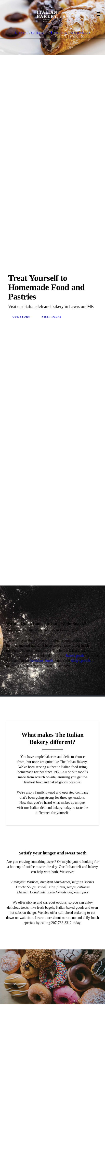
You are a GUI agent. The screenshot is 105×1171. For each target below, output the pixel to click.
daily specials (80, 895)
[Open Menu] (99, 14)
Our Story (21, 433)
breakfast (36, 895)
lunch (49, 895)
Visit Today (51, 433)
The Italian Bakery (72, 32)
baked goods (75, 890)
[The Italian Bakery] (47, 14)
